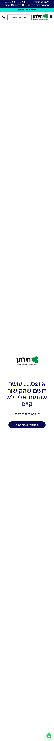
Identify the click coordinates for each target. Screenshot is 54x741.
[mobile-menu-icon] (51, 16)
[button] (20, 17)
